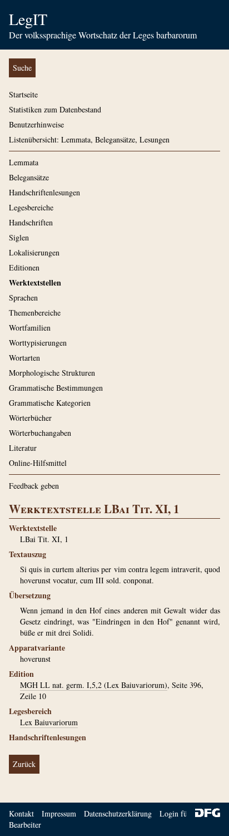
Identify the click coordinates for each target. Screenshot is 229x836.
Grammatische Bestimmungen (56, 387)
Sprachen (23, 297)
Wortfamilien (30, 327)
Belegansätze (29, 177)
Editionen (24, 267)
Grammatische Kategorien (50, 402)
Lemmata (23, 162)
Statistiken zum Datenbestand (55, 109)
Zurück (24, 764)
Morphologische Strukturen (52, 372)
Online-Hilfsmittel (38, 463)
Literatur (23, 447)
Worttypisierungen (38, 342)
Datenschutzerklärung (118, 813)
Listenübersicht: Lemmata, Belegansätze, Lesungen (89, 139)
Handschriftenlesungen (44, 192)
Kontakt (21, 813)
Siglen (19, 237)
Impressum (59, 813)
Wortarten (24, 357)
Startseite (23, 94)
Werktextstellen (35, 282)
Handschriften (31, 222)
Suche (22, 67)
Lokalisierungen (34, 252)
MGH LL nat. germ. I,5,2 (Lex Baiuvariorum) (93, 685)
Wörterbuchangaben (40, 432)
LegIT (28, 18)
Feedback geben (34, 485)
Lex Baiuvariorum (49, 722)
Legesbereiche (31, 207)
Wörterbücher (30, 417)
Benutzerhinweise (36, 124)
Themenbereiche (35, 312)
